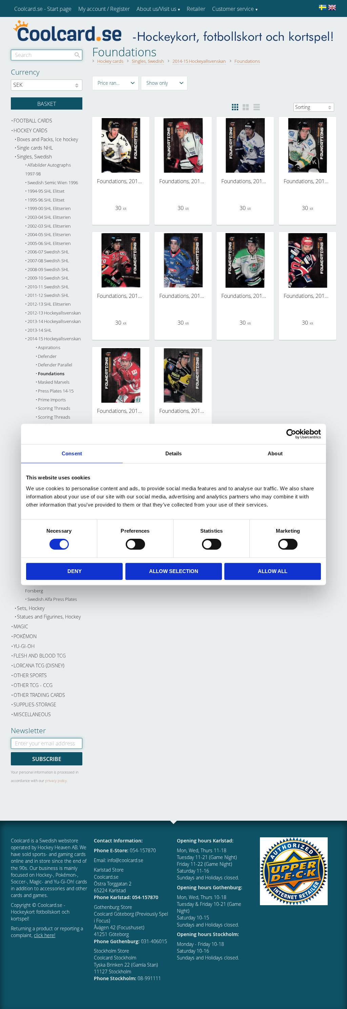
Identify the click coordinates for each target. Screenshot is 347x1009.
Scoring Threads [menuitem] (54, 408)
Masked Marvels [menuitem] (53, 382)
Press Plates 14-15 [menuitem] (56, 391)
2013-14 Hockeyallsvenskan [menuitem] (54, 321)
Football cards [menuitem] (33, 120)
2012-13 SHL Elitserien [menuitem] (49, 304)
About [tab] (275, 453)
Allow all (272, 571)
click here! (44, 935)
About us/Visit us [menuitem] (156, 9)
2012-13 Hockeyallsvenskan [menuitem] (54, 313)
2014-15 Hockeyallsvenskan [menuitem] (54, 339)
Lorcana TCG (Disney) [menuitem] (39, 665)
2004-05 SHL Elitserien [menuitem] (49, 234)
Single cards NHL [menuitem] (35, 148)
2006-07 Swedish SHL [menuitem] (48, 252)
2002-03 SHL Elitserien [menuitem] (49, 226)
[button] (115, 83)
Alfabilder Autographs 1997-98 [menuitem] (48, 169)
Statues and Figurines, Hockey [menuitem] (49, 616)
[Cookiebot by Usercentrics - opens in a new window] (291, 434)
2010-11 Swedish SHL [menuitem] (48, 287)
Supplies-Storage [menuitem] (35, 704)
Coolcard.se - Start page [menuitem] (43, 9)
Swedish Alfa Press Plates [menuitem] (52, 599)
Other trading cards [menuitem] (39, 695)
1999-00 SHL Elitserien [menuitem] (49, 208)
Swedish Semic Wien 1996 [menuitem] (52, 183)
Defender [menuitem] (47, 356)
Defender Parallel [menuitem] (55, 365)
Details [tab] (173, 453)
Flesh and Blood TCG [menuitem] (40, 655)
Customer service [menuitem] (233, 9)
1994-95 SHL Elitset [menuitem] (45, 191)
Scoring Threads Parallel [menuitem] (53, 421)
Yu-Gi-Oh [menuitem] (24, 646)
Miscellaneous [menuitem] (32, 714)
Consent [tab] (72, 453)
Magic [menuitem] (21, 626)
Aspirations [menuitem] (49, 347)
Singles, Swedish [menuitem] (34, 156)
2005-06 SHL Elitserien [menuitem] (49, 243)
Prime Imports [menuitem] (52, 400)
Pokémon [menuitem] (25, 636)
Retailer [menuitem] (196, 9)
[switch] (135, 544)
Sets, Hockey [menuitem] (30, 608)
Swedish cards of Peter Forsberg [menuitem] (48, 586)
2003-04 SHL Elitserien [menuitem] (49, 217)
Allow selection (173, 571)
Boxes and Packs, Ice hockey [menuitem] (47, 139)
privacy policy (56, 780)
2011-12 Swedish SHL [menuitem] (48, 295)
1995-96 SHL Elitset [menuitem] (45, 200)
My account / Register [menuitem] (104, 9)
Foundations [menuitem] (51, 374)
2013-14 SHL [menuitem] (39, 330)
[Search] (77, 55)
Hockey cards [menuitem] (30, 130)
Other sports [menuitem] (30, 675)
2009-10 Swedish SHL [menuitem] (48, 278)
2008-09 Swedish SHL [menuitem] (48, 269)
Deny (74, 571)
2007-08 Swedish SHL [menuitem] (48, 261)
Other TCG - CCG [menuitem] (33, 685)
